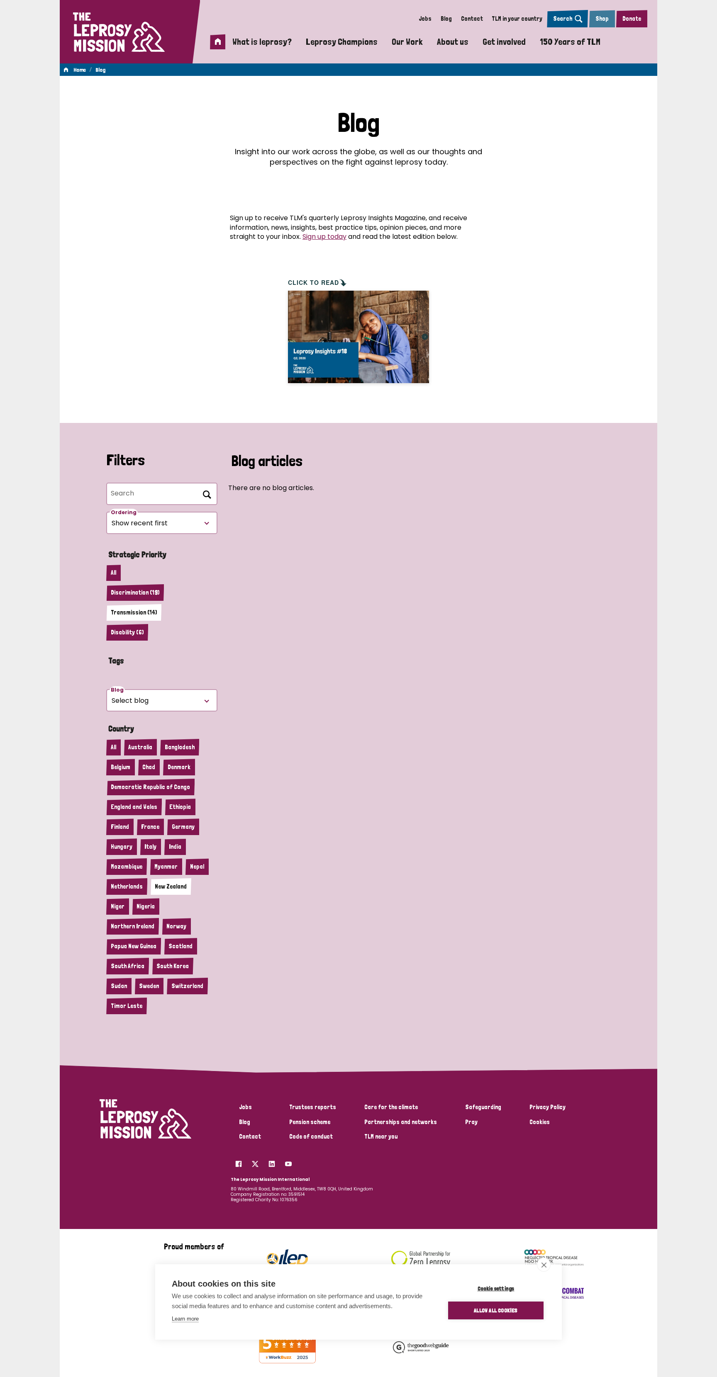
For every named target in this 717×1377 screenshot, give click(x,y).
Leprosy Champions (342, 41)
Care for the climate (391, 1107)
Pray (471, 1122)
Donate (631, 18)
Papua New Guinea (133, 946)
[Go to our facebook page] (238, 1161)
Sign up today (324, 236)
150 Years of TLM (570, 41)
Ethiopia (180, 807)
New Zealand (171, 886)
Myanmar (166, 866)
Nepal (197, 866)
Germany (183, 827)
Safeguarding (483, 1107)
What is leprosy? (262, 41)
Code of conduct (311, 1136)
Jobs (425, 18)
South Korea (172, 966)
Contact (472, 18)
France (150, 827)
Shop (602, 18)
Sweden (149, 986)
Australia (140, 747)
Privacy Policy (547, 1107)
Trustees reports (312, 1107)
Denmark (179, 767)
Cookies (539, 1122)
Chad (148, 767)
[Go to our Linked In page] (271, 1161)
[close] (544, 1265)
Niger (117, 906)
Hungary (121, 846)
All (113, 572)
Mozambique (126, 866)
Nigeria (146, 906)
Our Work (407, 41)
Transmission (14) (134, 612)
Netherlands (127, 886)
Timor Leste (126, 1006)
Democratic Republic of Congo (150, 787)
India (175, 846)
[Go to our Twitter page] (255, 1161)
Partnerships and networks (400, 1122)
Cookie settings (496, 1288)
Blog (446, 18)
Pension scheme (309, 1122)
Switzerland (187, 986)
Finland (120, 827)
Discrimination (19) (135, 592)
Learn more (185, 1319)
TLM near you (381, 1136)
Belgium (120, 767)
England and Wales (134, 807)
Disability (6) (127, 632)
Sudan (119, 986)
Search (562, 18)
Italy (150, 846)
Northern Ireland (132, 926)
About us (452, 41)
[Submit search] (205, 493)
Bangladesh (180, 747)
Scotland (180, 946)
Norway (176, 926)
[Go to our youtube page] (288, 1161)
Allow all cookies (495, 1310)
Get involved (504, 41)
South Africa (127, 966)
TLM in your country (517, 18)
